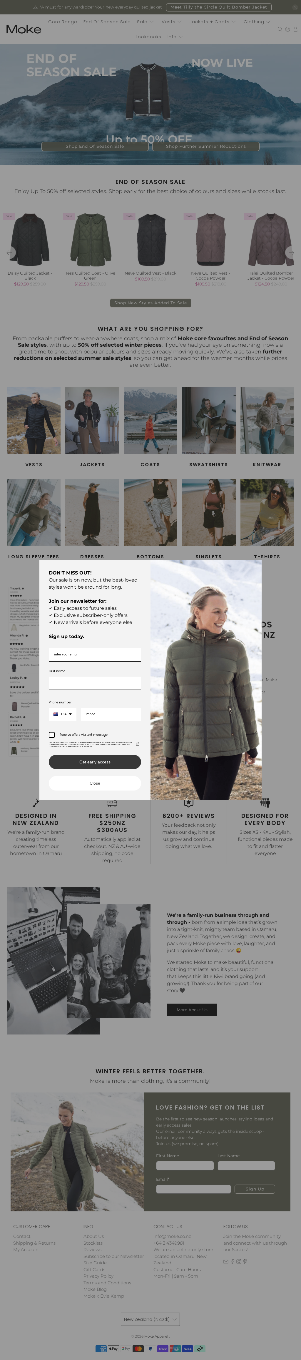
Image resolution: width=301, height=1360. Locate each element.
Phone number (60, 702)
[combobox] (62, 714)
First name (57, 671)
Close (95, 783)
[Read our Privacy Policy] (137, 744)
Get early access (95, 762)
